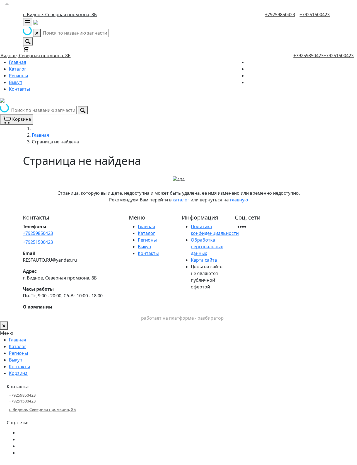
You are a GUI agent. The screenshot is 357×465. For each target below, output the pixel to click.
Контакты (19, 89)
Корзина (18, 373)
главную (239, 200)
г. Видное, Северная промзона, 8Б (60, 14)
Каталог (17, 69)
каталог (181, 200)
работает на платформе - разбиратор (182, 318)
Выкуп (15, 82)
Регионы (18, 76)
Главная (17, 62)
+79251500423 (315, 14)
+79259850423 (280, 14)
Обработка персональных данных (207, 246)
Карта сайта (204, 260)
